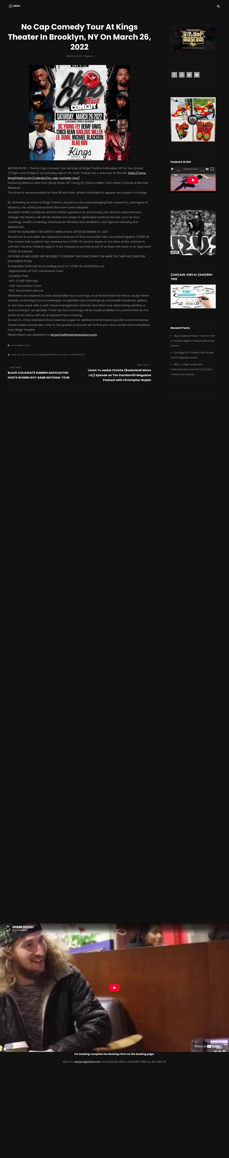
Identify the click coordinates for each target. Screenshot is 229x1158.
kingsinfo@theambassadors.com (74, 335)
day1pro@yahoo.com (87, 1062)
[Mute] (207, 169)
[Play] (172, 169)
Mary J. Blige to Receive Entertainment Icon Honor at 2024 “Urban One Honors (192, 369)
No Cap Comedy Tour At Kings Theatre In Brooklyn (43, 354)
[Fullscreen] (212, 169)
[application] (193, 180)
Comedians (18, 345)
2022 (14, 354)
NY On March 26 (77, 354)
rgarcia (89, 56)
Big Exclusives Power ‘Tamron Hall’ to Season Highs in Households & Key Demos (193, 341)
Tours (27, 345)
